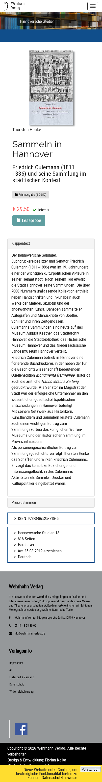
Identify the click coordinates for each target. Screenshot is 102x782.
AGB (11, 670)
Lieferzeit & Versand (21, 677)
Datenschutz (17, 684)
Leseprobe (31, 220)
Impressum (16, 663)
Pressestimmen (23, 502)
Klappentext (20, 243)
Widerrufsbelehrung (21, 691)
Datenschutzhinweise (59, 777)
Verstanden (91, 769)
